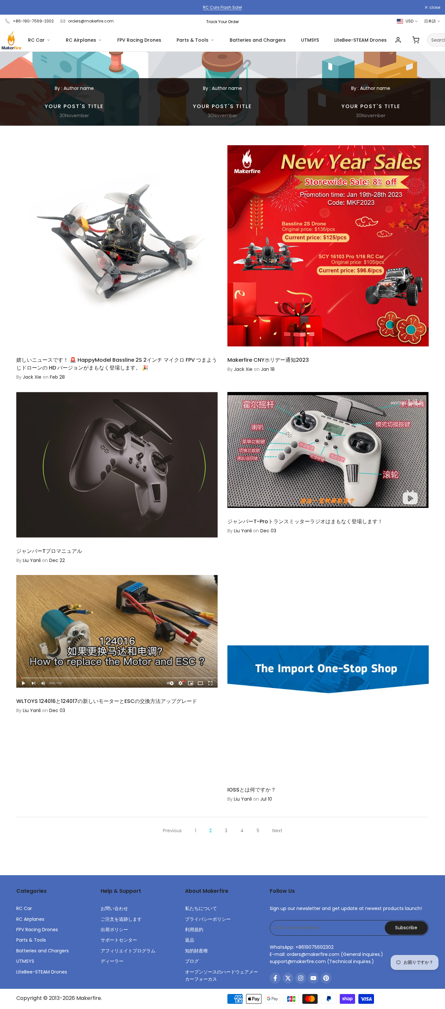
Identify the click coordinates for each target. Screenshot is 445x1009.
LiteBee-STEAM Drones (360, 40)
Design (81, 96)
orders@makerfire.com (91, 21)
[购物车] (415, 40)
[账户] (398, 40)
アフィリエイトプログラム (128, 950)
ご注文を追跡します (121, 919)
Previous (172, 830)
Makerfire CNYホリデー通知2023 (268, 360)
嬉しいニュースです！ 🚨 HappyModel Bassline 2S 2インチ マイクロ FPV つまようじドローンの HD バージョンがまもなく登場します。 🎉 (116, 363)
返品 (189, 940)
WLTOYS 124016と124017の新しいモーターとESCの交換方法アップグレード (106, 701)
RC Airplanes (81, 40)
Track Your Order (222, 21)
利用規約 (194, 929)
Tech (64, 96)
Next (277, 830)
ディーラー (112, 961)
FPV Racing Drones (139, 40)
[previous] (17, 88)
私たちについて (201, 908)
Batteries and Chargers (258, 40)
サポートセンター (119, 940)
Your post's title (74, 106)
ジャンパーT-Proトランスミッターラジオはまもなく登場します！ (305, 521)
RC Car (36, 40)
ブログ (192, 961)
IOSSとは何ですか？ (251, 789)
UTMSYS (310, 40)
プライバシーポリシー (208, 919)
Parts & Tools (192, 40)
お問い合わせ (114, 908)
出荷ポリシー (114, 929)
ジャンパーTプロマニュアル (49, 551)
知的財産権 (196, 950)
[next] (427, 88)
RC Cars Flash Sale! (222, 7)
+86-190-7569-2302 (33, 21)
